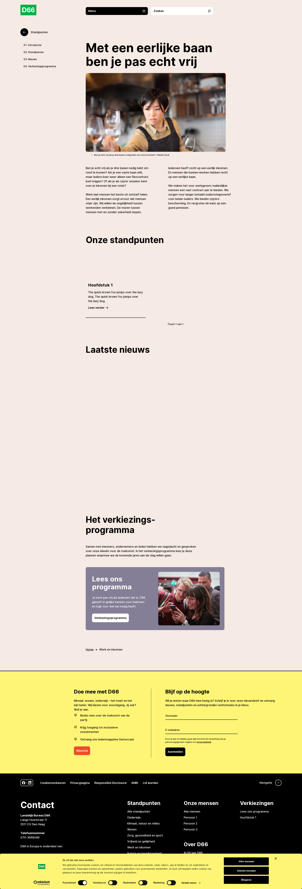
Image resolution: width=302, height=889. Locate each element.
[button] (118, 11)
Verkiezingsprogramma (42, 66)
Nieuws (32, 59)
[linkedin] (29, 782)
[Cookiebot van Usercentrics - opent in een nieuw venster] (42, 883)
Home (90, 649)
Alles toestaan (246, 861)
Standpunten (36, 52)
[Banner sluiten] (276, 858)
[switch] (112, 882)
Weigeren (246, 879)
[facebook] (23, 782)
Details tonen (189, 882)
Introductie (35, 45)
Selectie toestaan (246, 870)
